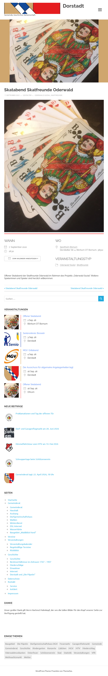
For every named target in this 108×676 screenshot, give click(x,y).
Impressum (13, 593)
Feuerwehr (65, 643)
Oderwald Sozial (42, 95)
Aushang (14, 513)
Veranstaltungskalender (21, 544)
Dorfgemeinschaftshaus (21, 516)
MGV (71, 648)
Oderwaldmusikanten (15, 652)
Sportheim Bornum (68, 247)
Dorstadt (73, 6)
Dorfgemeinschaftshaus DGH (43, 643)
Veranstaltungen (15, 539)
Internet (14, 571)
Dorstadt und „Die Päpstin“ (22, 574)
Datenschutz (14, 578)
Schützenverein (47, 652)
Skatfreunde (56, 95)
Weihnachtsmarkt (13, 657)
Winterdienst (16, 523)
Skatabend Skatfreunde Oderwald (21, 288)
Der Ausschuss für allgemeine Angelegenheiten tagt (48, 367)
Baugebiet (10, 643)
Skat (59, 652)
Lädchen (62, 648)
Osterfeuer (33, 652)
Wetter (27, 657)
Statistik (68, 652)
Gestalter (27, 95)
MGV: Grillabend (30, 350)
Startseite (12, 499)
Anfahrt (13, 589)
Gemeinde (97, 643)
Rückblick (14, 550)
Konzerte (51, 648)
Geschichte (13, 554)
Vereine (11, 536)
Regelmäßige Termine (20, 547)
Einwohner (15, 568)
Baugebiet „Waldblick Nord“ (23, 532)
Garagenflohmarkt (81, 643)
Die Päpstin (22, 643)
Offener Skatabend (32, 316)
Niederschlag (89, 648)
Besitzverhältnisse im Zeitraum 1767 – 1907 (30, 561)
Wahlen (13, 519)
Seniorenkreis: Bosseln (34, 333)
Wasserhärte (16, 529)
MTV (78, 648)
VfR (93, 652)
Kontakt (11, 581)
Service (13, 586)
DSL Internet (16, 526)
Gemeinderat (14, 503)
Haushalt (14, 510)
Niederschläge (16, 565)
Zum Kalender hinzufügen (24, 258)
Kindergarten (39, 648)
